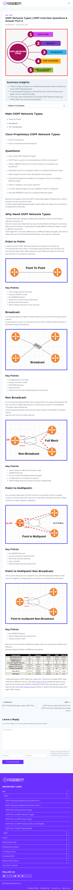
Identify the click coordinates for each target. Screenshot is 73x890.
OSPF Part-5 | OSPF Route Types (19, 819)
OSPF (11, 15)
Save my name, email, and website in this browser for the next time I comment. (60, 753)
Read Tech (10, 24)
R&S (6, 15)
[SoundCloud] (30, 876)
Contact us (55, 888)
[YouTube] (15, 876)
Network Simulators (10, 861)
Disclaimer (45, 888)
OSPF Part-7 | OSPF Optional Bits (19, 828)
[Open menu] (69, 3)
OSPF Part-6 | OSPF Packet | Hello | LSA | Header (25, 824)
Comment (8, 730)
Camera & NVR (8, 856)
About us (66, 888)
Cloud (4, 838)
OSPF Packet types (27, 687)
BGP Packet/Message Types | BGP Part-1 (18, 705)
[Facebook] (4, 876)
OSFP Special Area (39, 682)
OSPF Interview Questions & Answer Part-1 (23, 801)
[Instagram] (11, 876)
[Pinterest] (22, 876)
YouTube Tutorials (10, 865)
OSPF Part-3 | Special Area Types (19, 810)
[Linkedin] (18, 876)
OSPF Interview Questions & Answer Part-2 (23, 805)
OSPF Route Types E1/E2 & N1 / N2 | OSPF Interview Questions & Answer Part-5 (56, 706)
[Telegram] (26, 876)
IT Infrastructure (9, 852)
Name (6, 755)
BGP (6, 833)
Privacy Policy (33, 888)
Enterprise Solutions (10, 847)
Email (29, 755)
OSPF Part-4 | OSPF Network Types (20, 814)
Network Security (9, 842)
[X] (7, 876)
